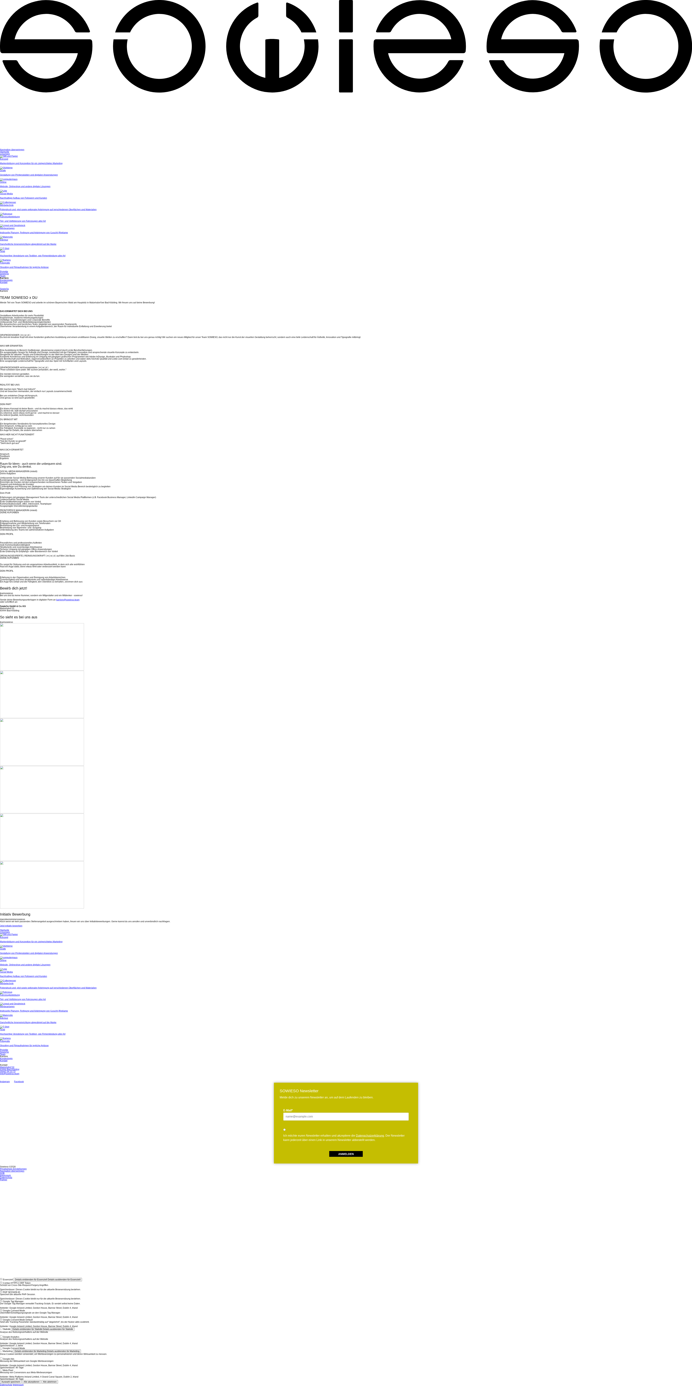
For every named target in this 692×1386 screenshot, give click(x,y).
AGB (2, 1173)
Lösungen (5, 154)
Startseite (4, 152)
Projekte (4, 271)
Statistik (6, 1329)
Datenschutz (6, 1177)
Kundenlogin (6, 280)
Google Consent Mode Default (18, 1320)
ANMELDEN (346, 1154)
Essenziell (8, 1279)
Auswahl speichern (10, 1382)
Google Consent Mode (14, 1310)
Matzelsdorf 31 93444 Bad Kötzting (9, 1068)
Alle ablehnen (50, 1382)
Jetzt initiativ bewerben (11, 926)
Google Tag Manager (13, 1301)
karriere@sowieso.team (67, 600)
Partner (3, 1179)
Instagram (5, 1082)
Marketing (8, 1351)
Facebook (19, 1082)
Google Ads (8, 1359)
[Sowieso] (346, 147)
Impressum (5, 1175)
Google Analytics (11, 1337)
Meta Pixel (8, 1370)
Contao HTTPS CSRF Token (17, 1283)
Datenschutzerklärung (370, 1135)
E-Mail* (288, 1110)
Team (2, 276)
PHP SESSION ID (11, 1292)
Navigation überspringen (12, 149)
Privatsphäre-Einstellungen (13, 1169)
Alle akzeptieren (31, 1382)
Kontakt (3, 282)
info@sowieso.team (9, 1073)
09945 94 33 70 (7, 1071)
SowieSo (4, 273)
